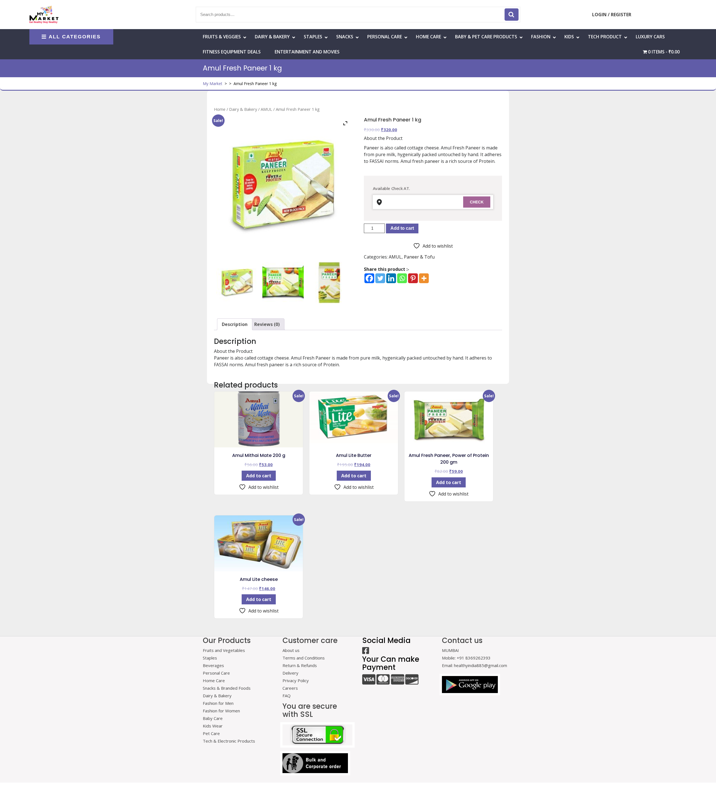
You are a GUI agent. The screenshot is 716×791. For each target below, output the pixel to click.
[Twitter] (380, 278)
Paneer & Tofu (419, 257)
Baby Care (213, 718)
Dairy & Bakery (272, 37)
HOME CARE (428, 37)
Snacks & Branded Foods (227, 688)
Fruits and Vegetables (224, 650)
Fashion (540, 37)
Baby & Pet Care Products (486, 37)
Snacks (344, 37)
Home (219, 109)
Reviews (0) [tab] (267, 324)
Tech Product (605, 37)
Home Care (214, 680)
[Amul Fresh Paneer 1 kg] (237, 282)
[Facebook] (369, 278)
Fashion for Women (221, 710)
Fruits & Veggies (222, 37)
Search (512, 14)
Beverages (213, 665)
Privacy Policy (295, 680)
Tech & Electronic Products (229, 741)
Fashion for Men (218, 703)
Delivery (290, 673)
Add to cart (402, 228)
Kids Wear (213, 726)
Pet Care (211, 733)
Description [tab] (235, 324)
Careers (290, 688)
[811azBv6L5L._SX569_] (283, 282)
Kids (569, 37)
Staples (313, 37)
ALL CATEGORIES (75, 36)
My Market (212, 83)
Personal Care (384, 37)
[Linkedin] (391, 278)
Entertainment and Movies (307, 52)
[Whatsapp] (402, 278)
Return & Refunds (299, 665)
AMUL (266, 109)
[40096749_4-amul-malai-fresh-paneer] (329, 282)
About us (291, 650)
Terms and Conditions (303, 658)
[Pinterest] (413, 278)
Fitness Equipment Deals (232, 52)
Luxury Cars (650, 37)
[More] (424, 278)
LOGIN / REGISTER (611, 14)
